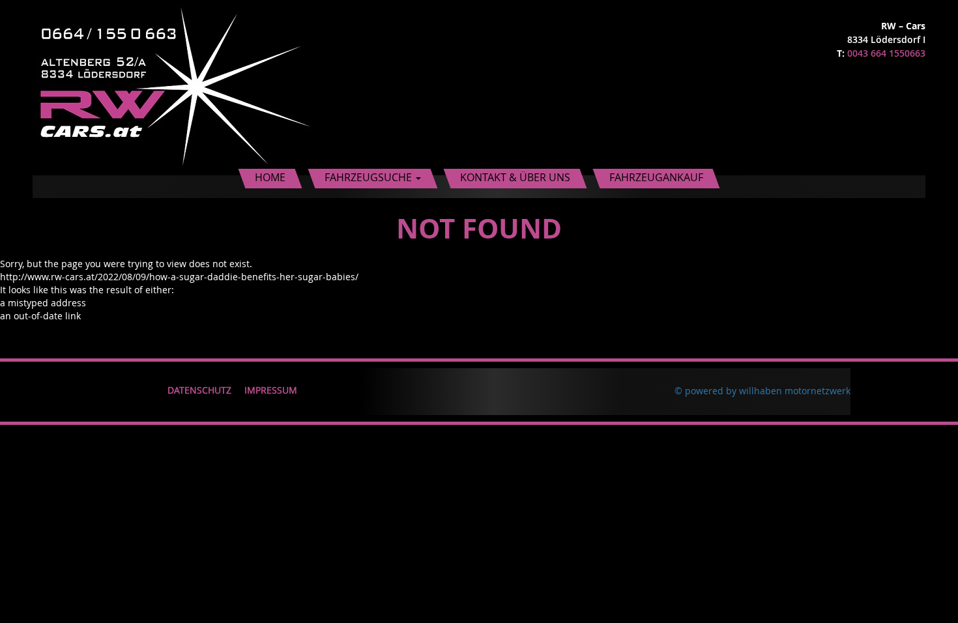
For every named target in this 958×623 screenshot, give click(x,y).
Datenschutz (199, 390)
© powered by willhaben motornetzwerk (762, 390)
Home (270, 177)
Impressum (270, 390)
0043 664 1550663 (886, 53)
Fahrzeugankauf (656, 177)
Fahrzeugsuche (369, 177)
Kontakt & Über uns (515, 177)
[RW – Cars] (176, 86)
